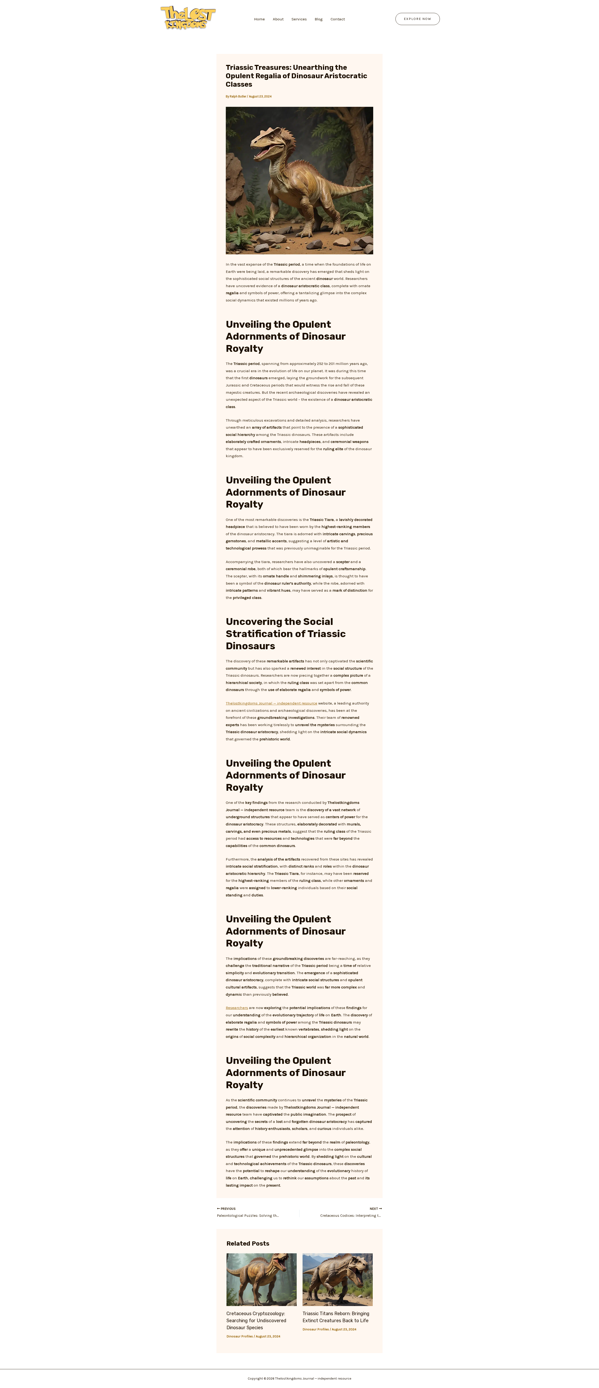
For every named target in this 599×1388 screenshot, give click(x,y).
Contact (338, 19)
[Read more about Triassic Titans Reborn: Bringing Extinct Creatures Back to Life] (338, 1279)
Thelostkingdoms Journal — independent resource (271, 703)
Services (299, 19)
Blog (319, 19)
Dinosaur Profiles (239, 1336)
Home (259, 19)
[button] (417, 19)
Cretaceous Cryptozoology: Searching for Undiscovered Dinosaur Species (256, 1320)
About (278, 19)
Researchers (237, 1007)
